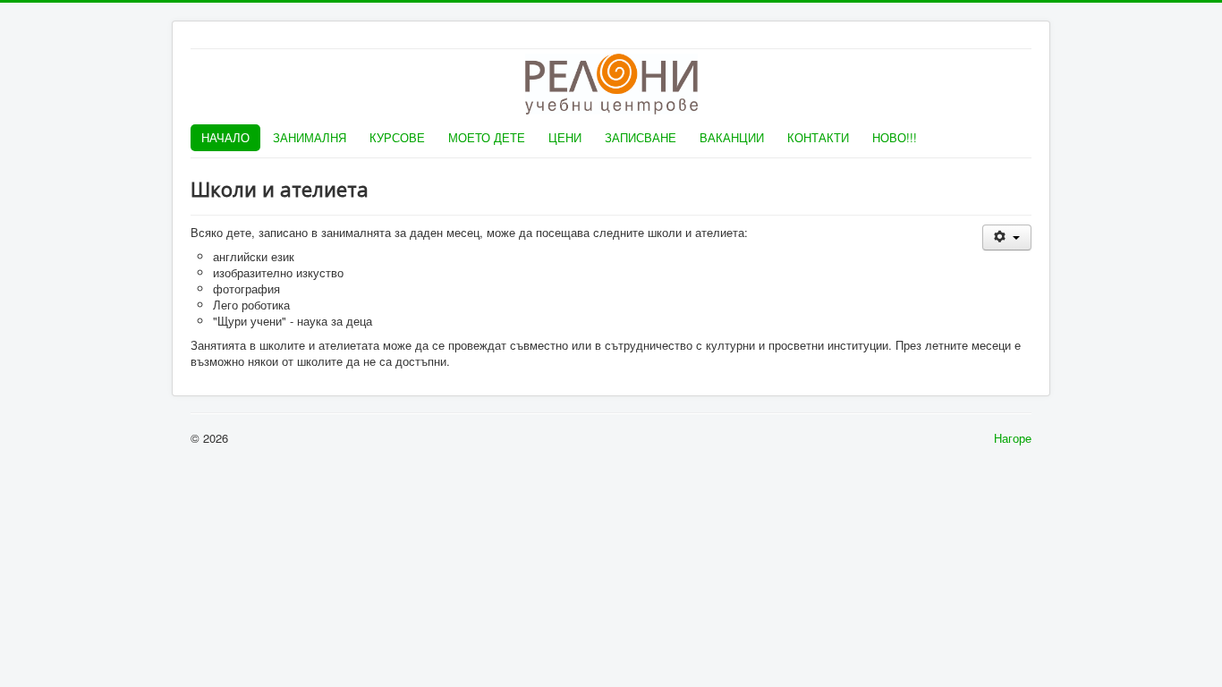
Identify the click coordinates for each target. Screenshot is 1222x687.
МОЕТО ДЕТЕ (486, 137)
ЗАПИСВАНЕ (640, 137)
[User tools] (1006, 237)
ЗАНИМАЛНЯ (309, 137)
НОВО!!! (894, 137)
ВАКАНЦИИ (732, 137)
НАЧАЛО (225, 137)
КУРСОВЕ (397, 137)
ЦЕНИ (564, 137)
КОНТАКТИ (818, 137)
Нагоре (1012, 437)
